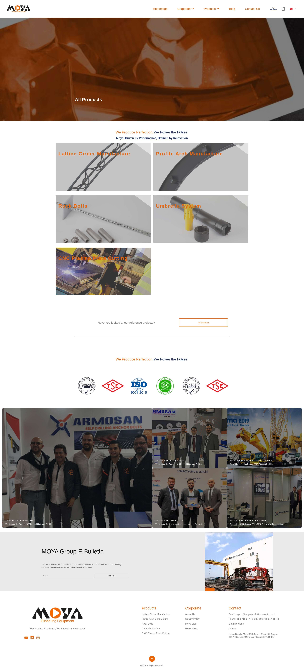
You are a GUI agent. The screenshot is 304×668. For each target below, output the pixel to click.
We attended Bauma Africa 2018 (248, 520)
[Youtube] (26, 638)
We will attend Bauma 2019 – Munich (251, 460)
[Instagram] (38, 638)
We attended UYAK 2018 (169, 520)
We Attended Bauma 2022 (20, 520)
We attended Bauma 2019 (169, 460)
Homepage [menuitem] (160, 8)
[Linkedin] (32, 638)
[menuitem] (185, 9)
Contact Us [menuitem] (252, 8)
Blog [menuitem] (232, 8)
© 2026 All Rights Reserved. (152, 666)
